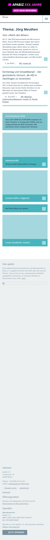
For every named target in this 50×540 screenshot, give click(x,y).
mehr (24, 278)
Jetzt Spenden (15, 532)
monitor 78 (27, 99)
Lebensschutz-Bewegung (12, 99)
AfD (20, 63)
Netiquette (6, 492)
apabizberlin (24, 488)
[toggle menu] (46, 18)
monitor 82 (27, 63)
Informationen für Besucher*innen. (15, 504)
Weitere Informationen (11, 527)
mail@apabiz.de (14, 484)
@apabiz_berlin (10, 488)
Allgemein (28, 97)
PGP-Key (25, 484)
